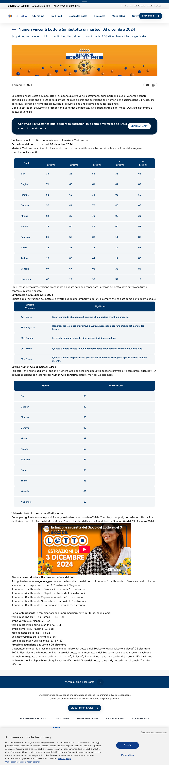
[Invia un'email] (147, 85)
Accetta (128, 745)
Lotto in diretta (34, 521)
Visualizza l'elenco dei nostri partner (22, 761)
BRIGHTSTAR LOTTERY (18, 6)
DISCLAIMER (62, 718)
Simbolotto (84, 299)
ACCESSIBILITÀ (140, 718)
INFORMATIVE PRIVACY (33, 718)
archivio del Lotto (110, 287)
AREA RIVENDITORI (41, 6)
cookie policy (64, 758)
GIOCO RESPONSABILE (82, 708)
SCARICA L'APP (139, 126)
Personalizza (127, 755)
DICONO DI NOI (115, 718)
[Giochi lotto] (17, 16)
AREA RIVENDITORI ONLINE (67, 6)
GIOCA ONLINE (148, 16)
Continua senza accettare (154, 732)
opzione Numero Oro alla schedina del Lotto (75, 371)
